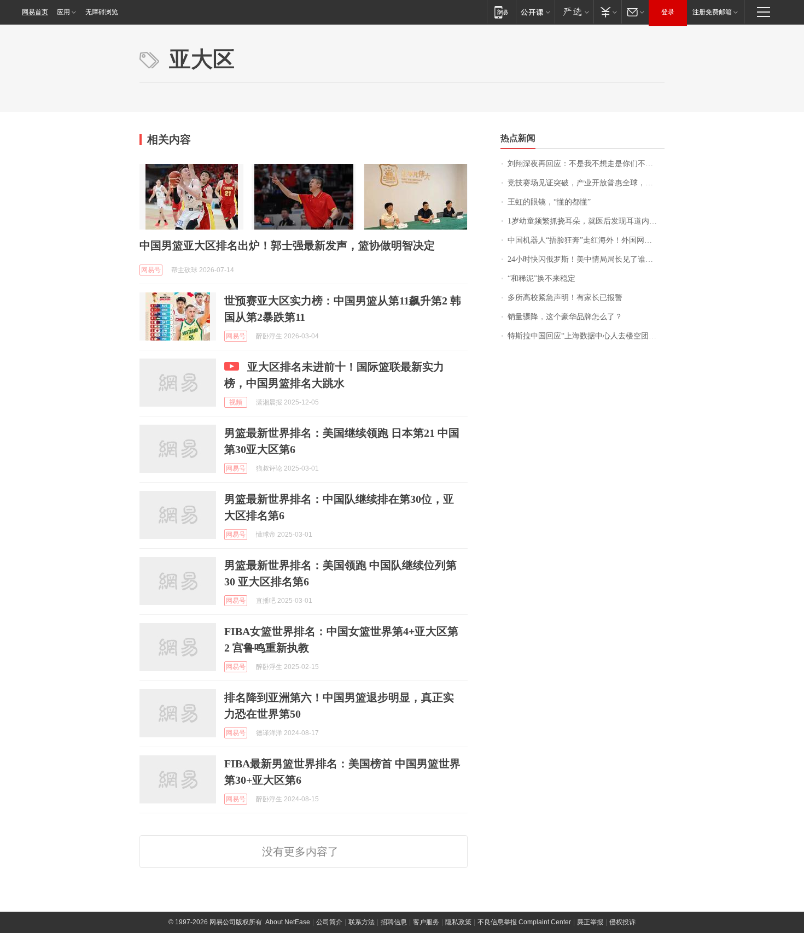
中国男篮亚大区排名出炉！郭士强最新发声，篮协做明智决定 (287, 245)
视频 (235, 402)
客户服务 (426, 922)
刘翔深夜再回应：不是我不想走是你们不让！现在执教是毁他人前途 (586, 164)
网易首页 (35, 12)
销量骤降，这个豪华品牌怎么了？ (565, 317)
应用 (63, 12)
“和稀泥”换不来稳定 (541, 278)
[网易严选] (574, 12)
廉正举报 (590, 922)
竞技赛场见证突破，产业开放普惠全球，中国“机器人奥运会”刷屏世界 (586, 183)
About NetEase (287, 922)
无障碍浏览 (101, 12)
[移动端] (501, 12)
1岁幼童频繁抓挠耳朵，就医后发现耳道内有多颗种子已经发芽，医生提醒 (586, 221)
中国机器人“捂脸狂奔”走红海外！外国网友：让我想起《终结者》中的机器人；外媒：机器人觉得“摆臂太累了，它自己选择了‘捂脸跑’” (586, 240)
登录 (667, 12)
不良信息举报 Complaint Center (524, 922)
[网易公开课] (535, 12)
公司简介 (329, 922)
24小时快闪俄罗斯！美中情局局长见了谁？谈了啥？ (586, 259)
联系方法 (361, 922)
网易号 (151, 270)
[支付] (607, 12)
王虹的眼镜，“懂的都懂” (549, 202)
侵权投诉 (622, 922)
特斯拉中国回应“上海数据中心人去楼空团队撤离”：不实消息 (586, 336)
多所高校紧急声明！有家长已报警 (565, 298)
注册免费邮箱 (712, 12)
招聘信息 (394, 922)
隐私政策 (458, 922)
